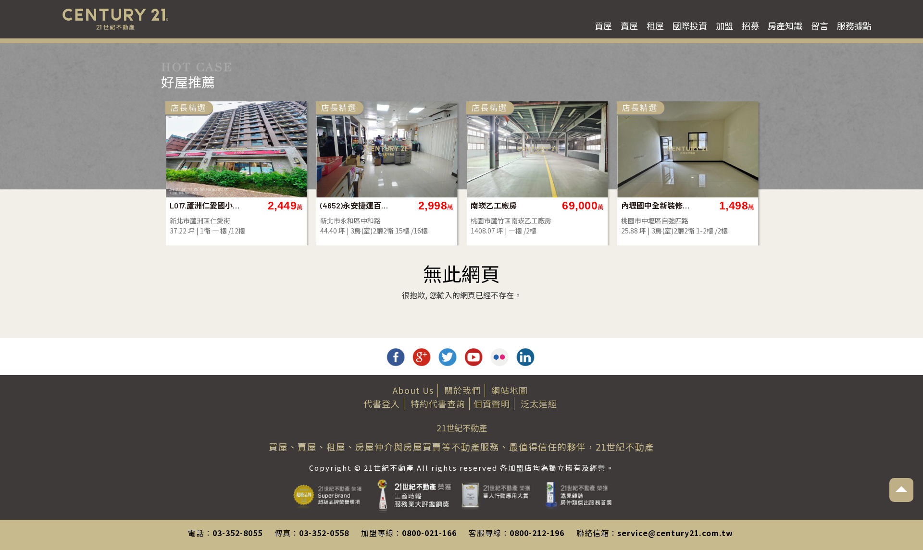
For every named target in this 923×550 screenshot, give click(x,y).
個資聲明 (492, 403)
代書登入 (381, 403)
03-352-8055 (237, 532)
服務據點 (854, 25)
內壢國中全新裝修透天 (656, 205)
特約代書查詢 (438, 403)
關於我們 (462, 390)
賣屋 (629, 25)
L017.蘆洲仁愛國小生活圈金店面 (204, 205)
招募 (750, 25)
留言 (819, 25)
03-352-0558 (324, 532)
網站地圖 (509, 390)
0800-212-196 (537, 532)
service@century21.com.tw (675, 532)
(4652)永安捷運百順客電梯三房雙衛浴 (355, 205)
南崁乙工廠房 (494, 205)
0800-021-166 (429, 532)
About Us (413, 390)
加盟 (724, 25)
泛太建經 (539, 403)
